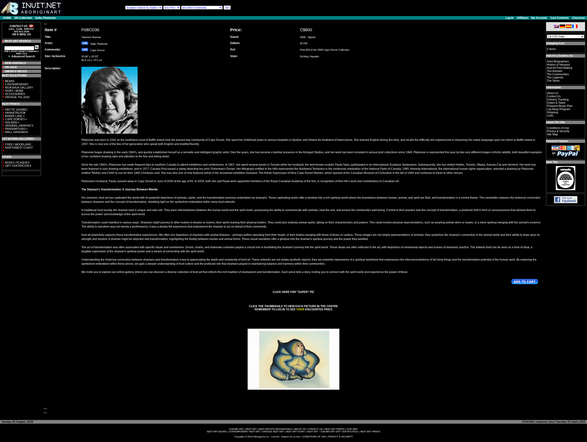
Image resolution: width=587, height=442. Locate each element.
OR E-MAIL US (21, 34)
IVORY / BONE (14, 90)
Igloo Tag (551, 162)
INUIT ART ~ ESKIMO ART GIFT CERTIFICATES (332, 431)
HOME (7, 17)
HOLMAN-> (12, 122)
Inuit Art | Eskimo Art (559, 55)
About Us (552, 93)
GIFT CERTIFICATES (18, 165)
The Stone (553, 80)
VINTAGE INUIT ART (273, 431)
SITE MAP (352, 429)
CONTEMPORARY (17, 84)
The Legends (555, 77)
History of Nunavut (558, 64)
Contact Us (554, 96)
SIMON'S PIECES (16, 71)
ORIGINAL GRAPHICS (19, 125)
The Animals (554, 71)
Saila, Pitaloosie (45, 17)
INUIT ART (251, 429)
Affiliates (523, 17)
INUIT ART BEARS (217, 431)
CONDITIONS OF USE (314, 436)
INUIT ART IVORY (295, 431)
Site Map (552, 134)
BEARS (9, 81)
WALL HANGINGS (16, 132)
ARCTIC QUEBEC (16, 109)
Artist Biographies (558, 61)
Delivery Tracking (558, 99)
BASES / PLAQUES (17, 162)
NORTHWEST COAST (18, 147)
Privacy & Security (558, 131)
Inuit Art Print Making (559, 67)
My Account (539, 17)
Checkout (578, 17)
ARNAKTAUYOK (15, 112)
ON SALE (11, 67)
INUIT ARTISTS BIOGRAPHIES (275, 429)
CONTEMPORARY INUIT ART (244, 431)
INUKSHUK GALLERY (19, 87)
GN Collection (23, 17)
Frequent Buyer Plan (560, 106)
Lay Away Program (558, 109)
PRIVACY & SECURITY (340, 436)
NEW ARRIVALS (15, 63)
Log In (510, 17)
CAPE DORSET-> (16, 119)
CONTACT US (315, 429)
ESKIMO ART (236, 429)
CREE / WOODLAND (17, 144)
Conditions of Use (558, 128)
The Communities (558, 74)
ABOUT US (300, 429)
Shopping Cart (555, 43)
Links (550, 115)
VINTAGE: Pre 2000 (17, 97)
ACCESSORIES (15, 94)
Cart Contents (559, 17)
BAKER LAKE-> (15, 116)
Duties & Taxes (556, 102)
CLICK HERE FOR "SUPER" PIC (293, 292)
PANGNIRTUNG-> (16, 129)
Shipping (552, 112)
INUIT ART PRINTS (334, 429)
